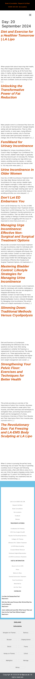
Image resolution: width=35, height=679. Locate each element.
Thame (26, 646)
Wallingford (9, 660)
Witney (18, 667)
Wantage (25, 660)
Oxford (26, 653)
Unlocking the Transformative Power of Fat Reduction (12, 91)
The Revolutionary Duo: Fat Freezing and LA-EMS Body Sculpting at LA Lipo (16, 430)
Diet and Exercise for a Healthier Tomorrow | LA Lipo (17, 35)
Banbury (25, 632)
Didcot (9, 646)
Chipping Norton (26, 639)
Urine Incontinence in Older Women (17, 171)
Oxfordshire (17, 626)
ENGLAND (17, 622)
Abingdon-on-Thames (9, 632)
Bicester (9, 639)
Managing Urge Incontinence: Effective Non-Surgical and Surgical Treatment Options (17, 232)
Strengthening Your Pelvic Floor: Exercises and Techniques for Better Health (16, 371)
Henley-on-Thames (9, 653)
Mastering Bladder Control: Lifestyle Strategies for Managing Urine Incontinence (15, 273)
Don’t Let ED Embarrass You (12, 199)
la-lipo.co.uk (24, 675)
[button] (30, 14)
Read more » (5, 598)
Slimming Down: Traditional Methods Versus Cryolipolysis (17, 311)
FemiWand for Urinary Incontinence (17, 144)
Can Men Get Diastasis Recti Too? (11, 596)
